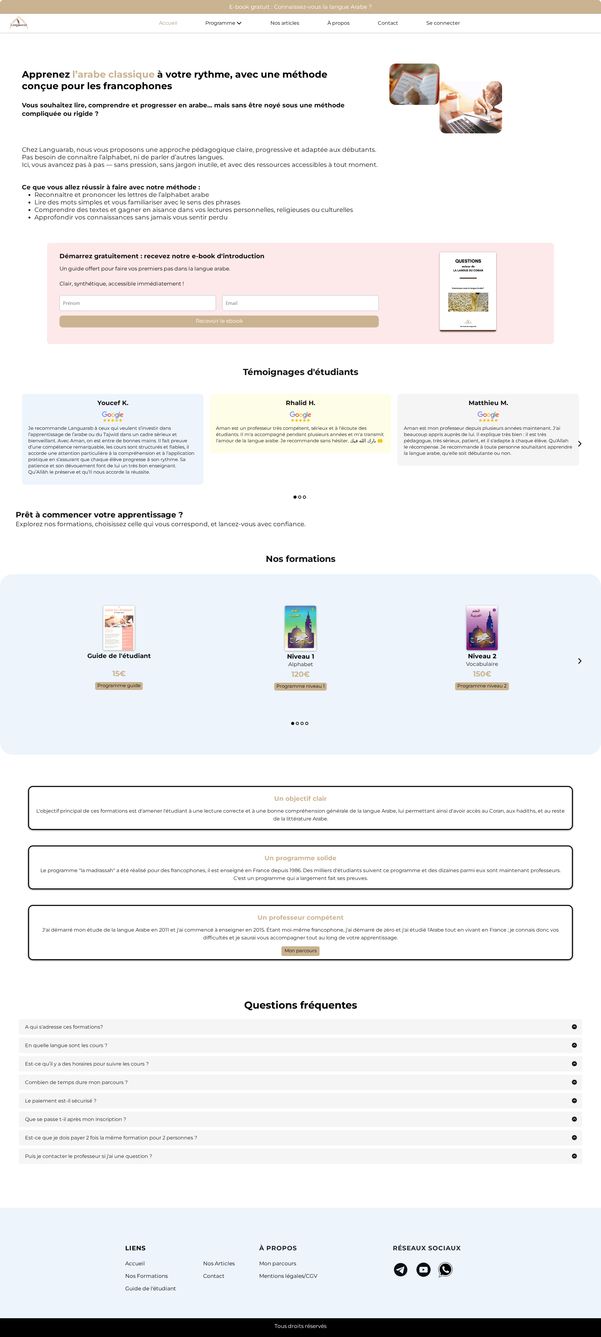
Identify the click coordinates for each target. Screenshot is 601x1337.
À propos (338, 23)
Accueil (168, 23)
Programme (220, 23)
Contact (388, 23)
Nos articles (284, 23)
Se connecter (443, 23)
